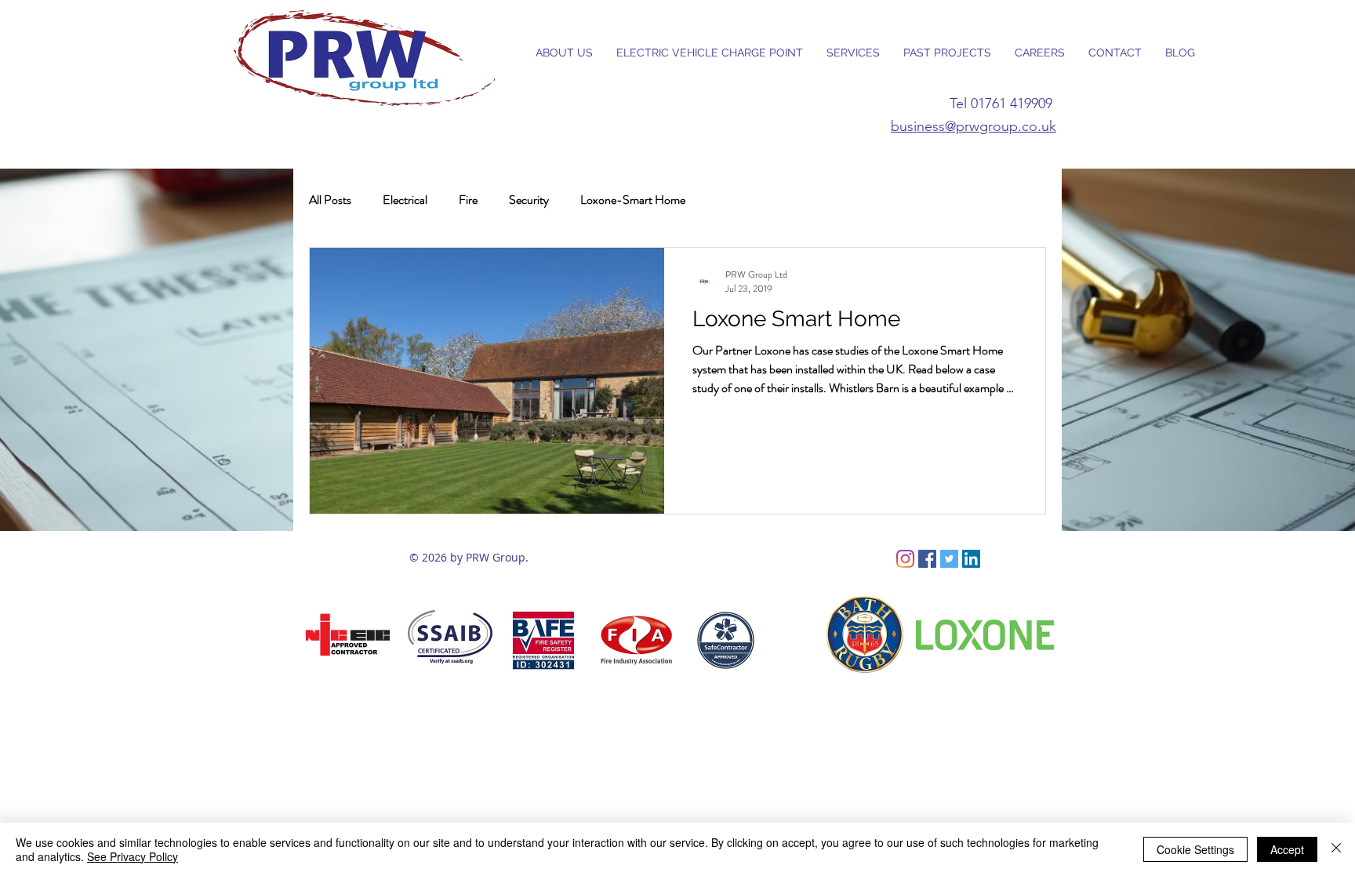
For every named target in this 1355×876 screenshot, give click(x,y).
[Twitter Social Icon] (949, 559)
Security (529, 200)
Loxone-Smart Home (632, 200)
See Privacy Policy (132, 856)
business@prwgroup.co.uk (973, 126)
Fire (468, 200)
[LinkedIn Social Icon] (971, 559)
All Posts (330, 200)
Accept (1287, 849)
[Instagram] (905, 559)
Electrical (405, 200)
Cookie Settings (1195, 849)
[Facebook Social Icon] (927, 559)
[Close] (1336, 849)
